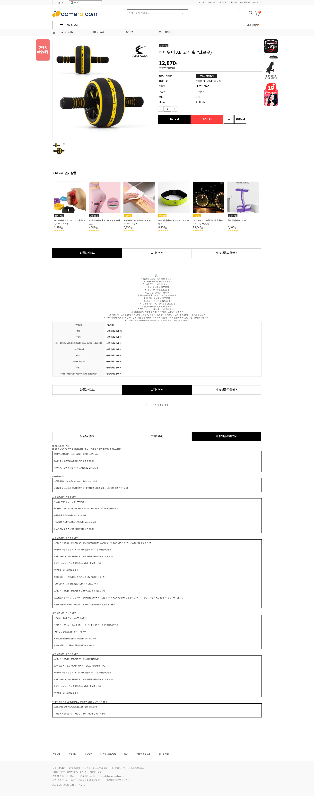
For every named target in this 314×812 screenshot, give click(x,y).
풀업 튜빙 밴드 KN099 (237, 220)
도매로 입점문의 (143, 754)
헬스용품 (129, 32)
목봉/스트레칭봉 (165, 32)
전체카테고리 (71, 25)
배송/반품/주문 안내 (226, 389)
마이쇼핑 (233, 2)
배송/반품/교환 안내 (226, 252)
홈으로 (60, 3)
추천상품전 (252, 25)
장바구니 (222, 2)
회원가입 (211, 2)
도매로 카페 (163, 754)
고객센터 (256, 2)
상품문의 (240, 119)
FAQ (126, 754)
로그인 (201, 2)
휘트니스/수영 (98, 32)
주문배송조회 (245, 2)
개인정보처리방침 (108, 754)
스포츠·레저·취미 (66, 32)
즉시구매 (206, 119)
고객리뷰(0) (157, 252)
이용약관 (88, 754)
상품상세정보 (87, 252)
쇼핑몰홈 (56, 754)
